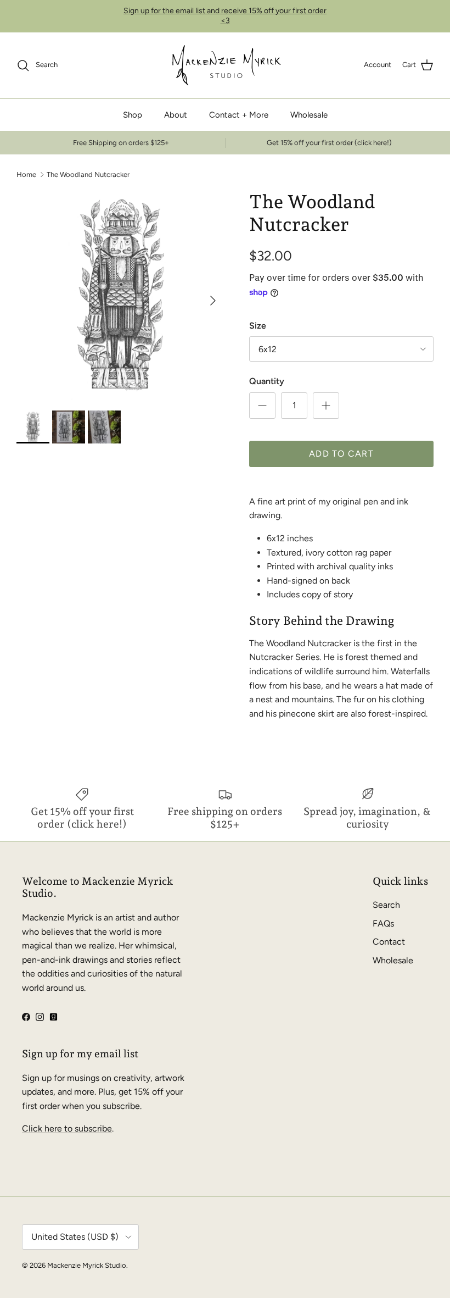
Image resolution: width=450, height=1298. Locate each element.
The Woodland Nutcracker (88, 174)
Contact (389, 941)
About (175, 115)
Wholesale (309, 115)
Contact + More (238, 115)
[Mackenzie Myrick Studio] (225, 65)
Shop (132, 115)
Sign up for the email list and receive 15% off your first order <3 (225, 15)
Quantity (266, 381)
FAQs (383, 923)
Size (257, 325)
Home (26, 174)
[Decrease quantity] (262, 405)
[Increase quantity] (326, 405)
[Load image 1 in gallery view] (120, 295)
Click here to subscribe (67, 1128)
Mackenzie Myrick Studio (86, 1265)
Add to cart (341, 453)
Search (386, 905)
